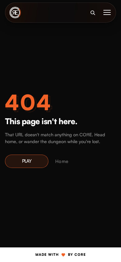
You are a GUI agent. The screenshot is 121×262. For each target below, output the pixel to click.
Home (61, 161)
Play (26, 161)
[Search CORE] (92, 12)
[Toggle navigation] (107, 12)
